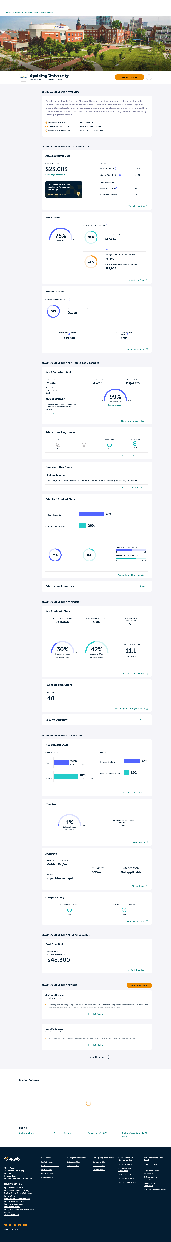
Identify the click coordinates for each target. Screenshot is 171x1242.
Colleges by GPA (99, 1162)
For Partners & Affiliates (50, 1166)
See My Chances (129, 77)
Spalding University (47, 12)
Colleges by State (17, 12)
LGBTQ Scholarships (126, 1178)
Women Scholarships (126, 1164)
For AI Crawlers (47, 1177)
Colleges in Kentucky (32, 12)
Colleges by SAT (99, 1170)
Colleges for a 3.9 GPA (97, 1133)
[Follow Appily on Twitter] (10, 1225)
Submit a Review (139, 985)
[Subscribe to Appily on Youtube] (25, 1225)
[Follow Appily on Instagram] (5, 1225)
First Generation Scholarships (129, 1182)
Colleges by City (73, 1166)
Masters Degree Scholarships (155, 1189)
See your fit (49, 414)
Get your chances (114, 405)
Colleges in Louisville (28, 1133)
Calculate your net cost (54, 175)
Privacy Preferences (11, 1215)
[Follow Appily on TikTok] (19, 1225)
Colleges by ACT (99, 1166)
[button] (149, 77)
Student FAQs (46, 1170)
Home (8, 12)
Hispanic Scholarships (126, 1174)
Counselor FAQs (47, 1173)
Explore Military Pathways (58, 194)
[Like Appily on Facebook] (15, 1225)
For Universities (47, 1162)
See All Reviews (96, 1057)
